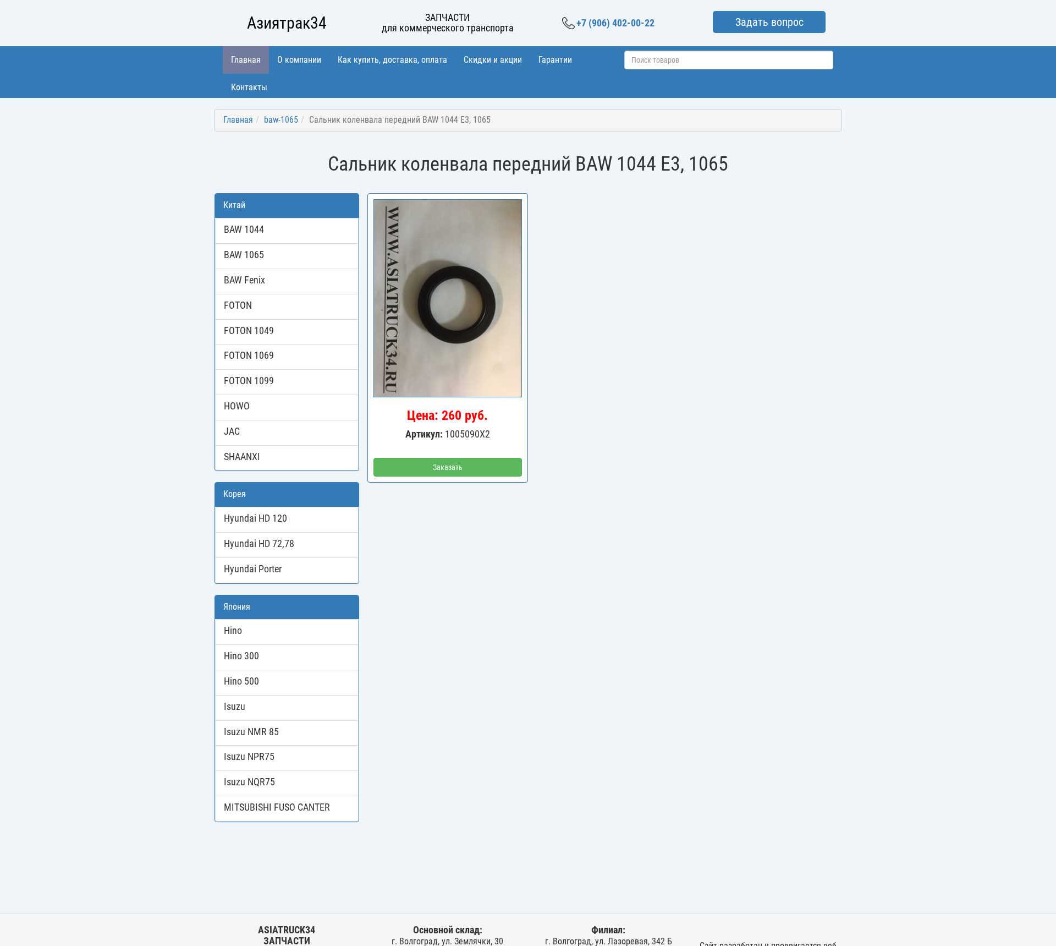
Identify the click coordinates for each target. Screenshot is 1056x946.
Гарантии (555, 59)
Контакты (249, 87)
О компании (299, 59)
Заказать (448, 467)
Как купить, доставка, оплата (392, 59)
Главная (246, 59)
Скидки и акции (493, 59)
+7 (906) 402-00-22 (615, 23)
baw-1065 (281, 119)
